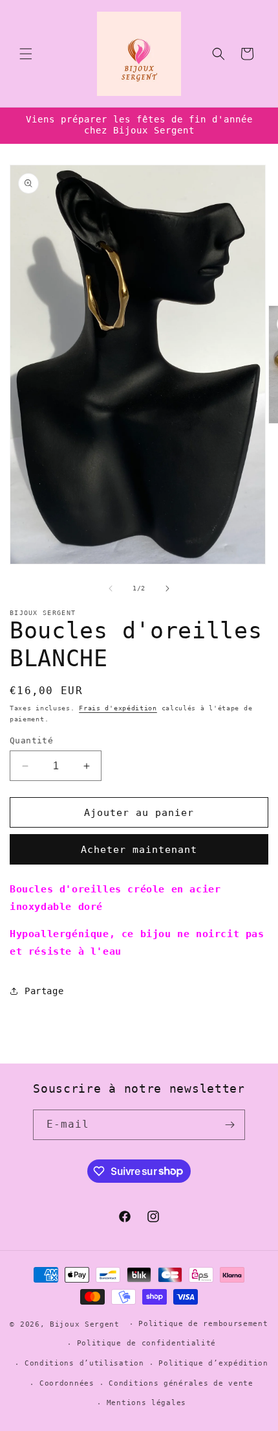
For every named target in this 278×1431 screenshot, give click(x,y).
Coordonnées (66, 1383)
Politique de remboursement (203, 1324)
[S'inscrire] (230, 1125)
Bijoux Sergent (85, 1324)
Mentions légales (146, 1403)
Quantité (31, 740)
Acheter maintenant (139, 849)
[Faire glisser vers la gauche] (110, 588)
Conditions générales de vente (181, 1383)
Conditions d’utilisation (84, 1363)
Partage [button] (44, 991)
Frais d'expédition (118, 708)
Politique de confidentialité (147, 1343)
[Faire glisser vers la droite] (167, 588)
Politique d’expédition (213, 1363)
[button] (26, 54)
